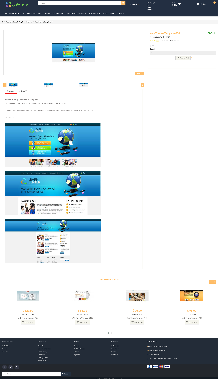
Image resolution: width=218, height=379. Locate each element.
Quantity (153, 47)
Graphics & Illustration (52, 11)
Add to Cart (184, 56)
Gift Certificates (78, 345)
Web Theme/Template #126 (82, 315)
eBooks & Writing (11, 11)
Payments (41, 350)
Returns (4, 345)
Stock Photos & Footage (30, 11)
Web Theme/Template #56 (28, 315)
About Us (40, 343)
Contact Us (5, 343)
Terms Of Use (42, 355)
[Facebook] (4, 363)
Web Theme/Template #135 (137, 315)
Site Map (4, 348)
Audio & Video (105, 11)
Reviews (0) (21, 88)
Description (10, 88)
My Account (114, 343)
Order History (114, 345)
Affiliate (76, 348)
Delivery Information (43, 345)
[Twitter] (10, 363)
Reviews (165, 39)
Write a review (175, 39)
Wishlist (113, 348)
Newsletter (114, 350)
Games (116, 11)
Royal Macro (100, 374)
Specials (76, 350)
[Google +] (17, 363)
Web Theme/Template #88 (192, 315)
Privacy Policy (42, 353)
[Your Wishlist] (179, 4)
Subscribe (65, 370)
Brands (76, 343)
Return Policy (41, 348)
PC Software (91, 11)
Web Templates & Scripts (73, 11)
